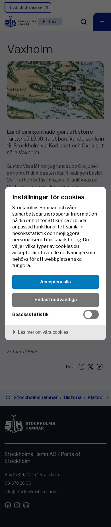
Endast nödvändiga (55, 299)
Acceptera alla (55, 281)
